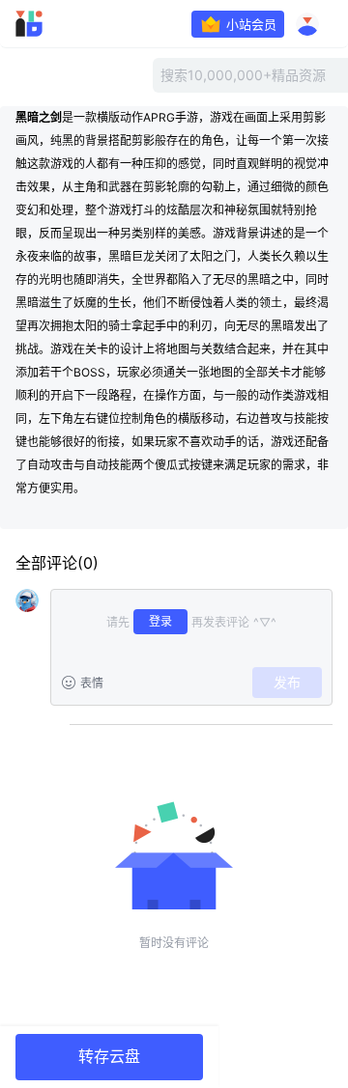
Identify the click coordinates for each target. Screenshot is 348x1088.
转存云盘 (109, 1056)
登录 (160, 621)
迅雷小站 (54, 24)
